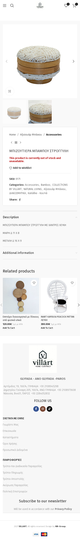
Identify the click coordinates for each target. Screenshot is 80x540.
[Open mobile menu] (4, 5)
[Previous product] (11, 142)
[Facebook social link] (19, 200)
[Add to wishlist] (34, 283)
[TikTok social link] (49, 409)
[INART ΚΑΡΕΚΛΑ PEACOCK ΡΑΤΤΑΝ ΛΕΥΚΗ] (59, 296)
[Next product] (20, 142)
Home (12, 134)
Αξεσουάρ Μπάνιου (31, 134)
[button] (6, 61)
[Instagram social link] (43, 409)
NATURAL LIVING (33, 189)
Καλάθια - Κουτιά (37, 193)
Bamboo (45, 184)
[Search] (12, 5)
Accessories (54, 134)
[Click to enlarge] (10, 91)
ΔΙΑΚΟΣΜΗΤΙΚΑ (17, 193)
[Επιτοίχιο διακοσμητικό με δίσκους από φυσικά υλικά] (21, 296)
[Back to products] (16, 142)
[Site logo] (40, 5)
